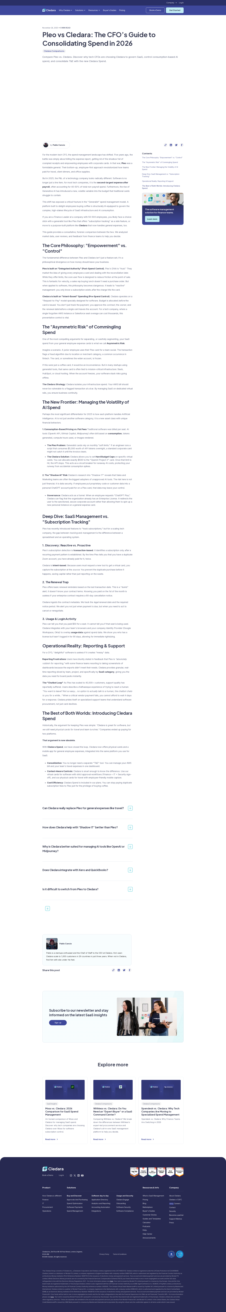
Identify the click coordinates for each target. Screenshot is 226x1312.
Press (171, 1223)
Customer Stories (150, 1215)
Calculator (147, 1222)
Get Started (174, 10)
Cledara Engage (122, 1200)
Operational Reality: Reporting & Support (158, 181)
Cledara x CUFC (175, 1200)
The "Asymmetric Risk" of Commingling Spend (160, 162)
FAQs (145, 1230)
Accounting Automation (101, 1207)
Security (172, 1211)
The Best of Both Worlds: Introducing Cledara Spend (161, 187)
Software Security (123, 1207)
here (111, 1281)
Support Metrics (175, 1219)
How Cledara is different (52, 1196)
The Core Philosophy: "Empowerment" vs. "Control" (162, 158)
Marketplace (148, 1207)
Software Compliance (125, 1211)
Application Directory (100, 1200)
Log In (181, 3)
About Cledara (175, 1196)
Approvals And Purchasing (77, 1200)
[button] (171, 2)
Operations (46, 1211)
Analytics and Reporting (101, 1203)
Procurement (47, 1207)
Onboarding (121, 1203)
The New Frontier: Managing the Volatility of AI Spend (160, 168)
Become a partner (176, 1215)
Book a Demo (155, 10)
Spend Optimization (75, 1203)
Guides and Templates (152, 1219)
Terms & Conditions (120, 1254)
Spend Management (75, 1211)
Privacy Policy (104, 1254)
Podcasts (146, 1226)
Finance (45, 1200)
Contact (172, 1207)
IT (43, 1203)
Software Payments (75, 1207)
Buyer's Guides (109, 10)
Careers (175, 1203)
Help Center (147, 1234)
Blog (144, 1203)
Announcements (149, 1238)
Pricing (122, 10)
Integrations (96, 1211)
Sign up (57, 1022)
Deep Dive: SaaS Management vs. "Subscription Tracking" (160, 175)
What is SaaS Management (153, 1196)
